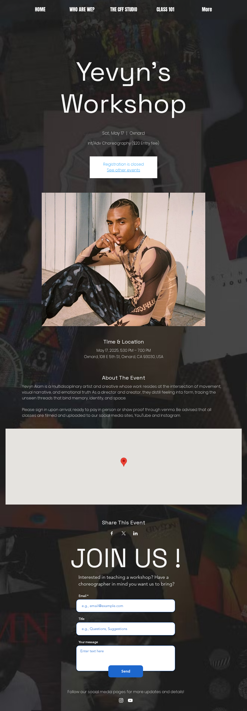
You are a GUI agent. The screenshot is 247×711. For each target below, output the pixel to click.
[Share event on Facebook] (112, 533)
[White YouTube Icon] (130, 700)
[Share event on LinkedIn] (135, 533)
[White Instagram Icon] (121, 700)
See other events (123, 170)
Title (81, 618)
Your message (88, 642)
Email (82, 595)
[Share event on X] (123, 533)
